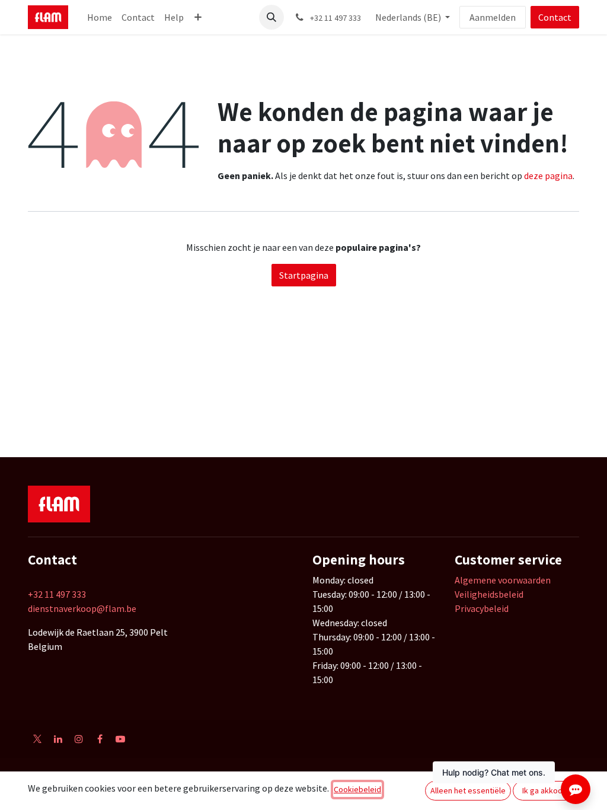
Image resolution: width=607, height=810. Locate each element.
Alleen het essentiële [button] (468, 790)
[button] (271, 17)
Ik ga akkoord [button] (546, 790)
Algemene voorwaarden (503, 580)
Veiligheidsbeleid (489, 594)
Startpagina (303, 275)
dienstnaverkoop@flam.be (82, 608)
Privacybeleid (482, 608)
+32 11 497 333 (57, 594)
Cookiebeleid (357, 789)
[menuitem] (99, 17)
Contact (554, 17)
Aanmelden (492, 17)
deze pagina (548, 175)
